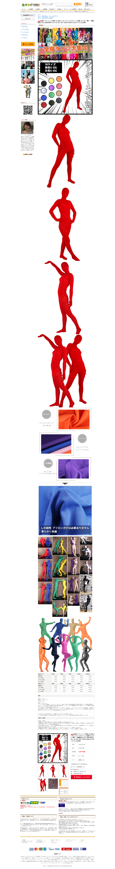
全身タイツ (82, 704)
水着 (82, 841)
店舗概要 (24, 839)
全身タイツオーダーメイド (71, 839)
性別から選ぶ (25, 34)
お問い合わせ (54, 842)
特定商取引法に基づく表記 (27, 841)
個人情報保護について (41, 841)
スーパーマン (63, 6)
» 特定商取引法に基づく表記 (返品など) (79, 764)
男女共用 (50, 18)
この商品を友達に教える (78, 773)
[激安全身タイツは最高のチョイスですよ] (30, 4)
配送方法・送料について (56, 839)
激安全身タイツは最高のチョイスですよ (47, 4)
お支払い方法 (39, 839)
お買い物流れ (24, 842)
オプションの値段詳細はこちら (78, 766)
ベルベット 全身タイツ (53, 15)
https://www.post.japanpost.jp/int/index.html (44, 823)
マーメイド (76, 6)
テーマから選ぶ (25, 32)
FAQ (52, 841)
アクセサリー (25, 37)
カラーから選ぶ (25, 29)
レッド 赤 (52, 17)
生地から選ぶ (25, 26)
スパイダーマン (70, 6)
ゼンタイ (55, 709)
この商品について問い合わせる (79, 771)
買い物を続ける (76, 769)
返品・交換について (41, 842)
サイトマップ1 (69, 841)
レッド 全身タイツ (42, 707)
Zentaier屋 (61, 866)
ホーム (39, 14)
